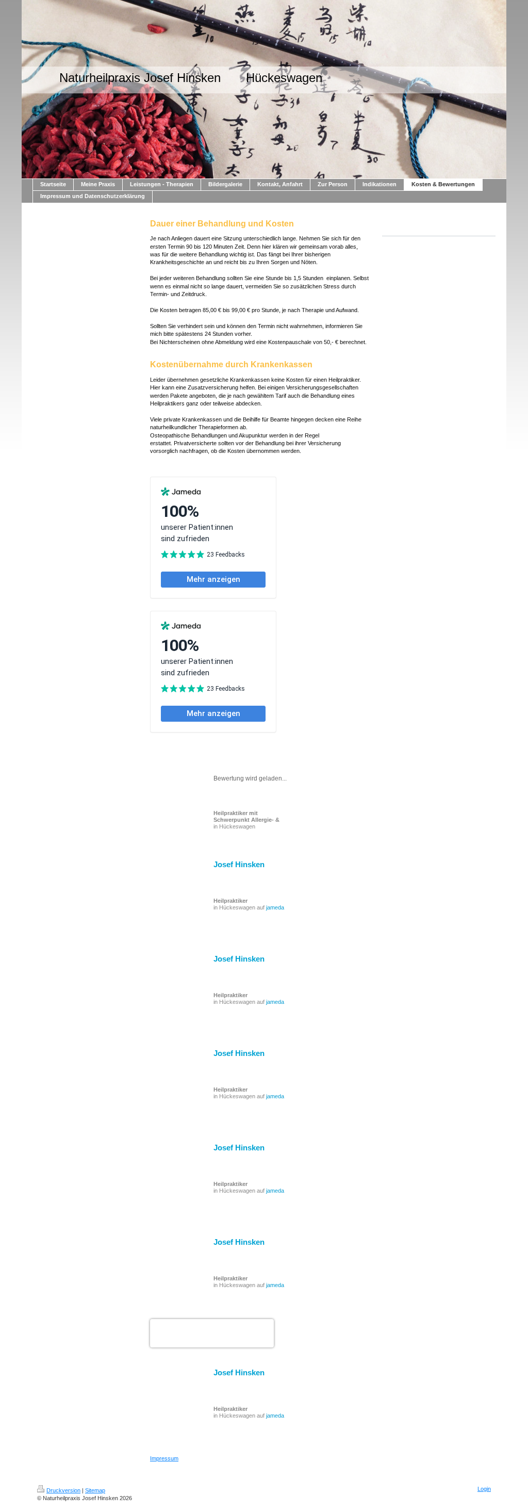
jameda (275, 907)
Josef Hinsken (239, 864)
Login (484, 1489)
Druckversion (63, 1490)
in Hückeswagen (246, 820)
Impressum (164, 1458)
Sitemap (95, 1490)
